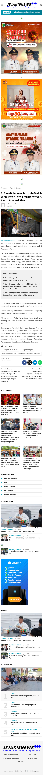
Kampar (13, 693)
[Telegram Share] (34, 362)
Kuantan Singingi (7, 529)
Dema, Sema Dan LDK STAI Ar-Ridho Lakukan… (25, 715)
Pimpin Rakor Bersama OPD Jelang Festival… (18, 531)
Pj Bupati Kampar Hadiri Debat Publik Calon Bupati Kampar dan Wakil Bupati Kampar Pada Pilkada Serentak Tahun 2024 (21, 286)
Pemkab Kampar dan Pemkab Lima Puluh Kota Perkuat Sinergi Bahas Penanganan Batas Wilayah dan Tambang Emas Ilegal (32, 463)
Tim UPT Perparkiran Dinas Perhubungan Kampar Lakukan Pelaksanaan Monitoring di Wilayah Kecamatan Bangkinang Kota (10, 436)
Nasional (19, 729)
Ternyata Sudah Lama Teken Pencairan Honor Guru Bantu (21, 354)
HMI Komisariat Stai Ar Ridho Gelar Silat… (24, 723)
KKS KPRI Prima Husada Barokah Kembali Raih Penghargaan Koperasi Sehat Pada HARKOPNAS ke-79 (10, 462)
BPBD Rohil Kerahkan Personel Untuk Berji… (25, 734)
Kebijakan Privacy (11, 755)
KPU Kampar (8, 490)
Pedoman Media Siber (11, 758)
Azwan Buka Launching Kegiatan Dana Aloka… (23, 706)
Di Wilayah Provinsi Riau (10, 350)
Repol (6, 482)
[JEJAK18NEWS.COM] (21, 5)
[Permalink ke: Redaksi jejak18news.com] (3, 205)
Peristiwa (25, 729)
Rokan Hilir (14, 711)
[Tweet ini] (29, 362)
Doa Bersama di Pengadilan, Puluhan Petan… (25, 697)
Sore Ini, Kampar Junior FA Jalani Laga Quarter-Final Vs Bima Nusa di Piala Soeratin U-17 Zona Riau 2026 (10, 410)
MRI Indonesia (35, 771)
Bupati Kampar (9, 486)
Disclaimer (32, 755)
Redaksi (21, 762)
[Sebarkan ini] (24, 362)
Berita (13, 729)
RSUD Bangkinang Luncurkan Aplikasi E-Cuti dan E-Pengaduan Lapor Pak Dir (32, 409)
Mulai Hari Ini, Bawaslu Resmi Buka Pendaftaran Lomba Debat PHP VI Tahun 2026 (32, 434)
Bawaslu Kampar (10, 494)
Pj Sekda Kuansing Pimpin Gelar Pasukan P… (24, 552)
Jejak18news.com (8, 240)
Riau (30, 729)
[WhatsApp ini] (40, 362)
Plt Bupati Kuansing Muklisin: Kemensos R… (24, 539)
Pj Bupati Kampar (27, 350)
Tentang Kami (31, 758)
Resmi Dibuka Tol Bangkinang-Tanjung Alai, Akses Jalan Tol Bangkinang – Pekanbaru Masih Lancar (32, 374)
